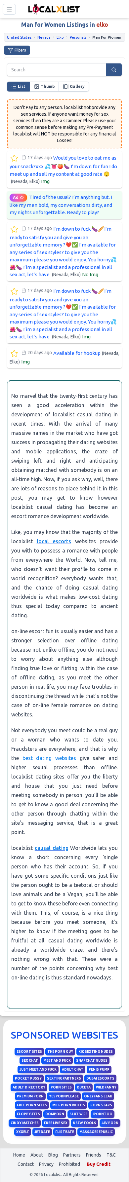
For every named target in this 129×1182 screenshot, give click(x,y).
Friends (93, 1155)
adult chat (72, 1069)
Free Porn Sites (32, 1105)
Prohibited (69, 1164)
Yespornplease (64, 1096)
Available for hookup (64, 357)
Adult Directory (29, 1087)
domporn (54, 1114)
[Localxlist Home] (53, 9)
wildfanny (106, 1087)
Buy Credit (98, 1164)
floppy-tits (28, 1114)
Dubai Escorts (100, 1078)
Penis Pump (99, 1069)
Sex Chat (30, 1060)
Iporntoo (102, 1114)
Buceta (84, 1087)
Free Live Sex (55, 1123)
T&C (111, 1155)
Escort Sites (29, 1051)
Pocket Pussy (28, 1078)
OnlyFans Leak (98, 1096)
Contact (26, 1164)
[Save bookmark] (14, 158)
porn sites (61, 1087)
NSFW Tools (84, 1123)
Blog (53, 1155)
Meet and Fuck (57, 1060)
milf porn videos (68, 1105)
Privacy (46, 1164)
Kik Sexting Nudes (95, 1051)
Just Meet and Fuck (38, 1069)
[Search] (114, 69)
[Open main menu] (9, 9)
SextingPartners (64, 1078)
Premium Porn (30, 1096)
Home (19, 1155)
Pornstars (101, 1105)
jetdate (42, 1132)
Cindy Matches (25, 1123)
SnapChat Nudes (92, 1060)
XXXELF (22, 1132)
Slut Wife (78, 1114)
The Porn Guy (60, 1051)
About (36, 1155)
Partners (72, 1155)
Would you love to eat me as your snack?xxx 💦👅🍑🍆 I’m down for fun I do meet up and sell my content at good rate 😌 (63, 169)
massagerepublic (96, 1132)
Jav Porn (110, 1123)
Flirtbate (64, 1132)
